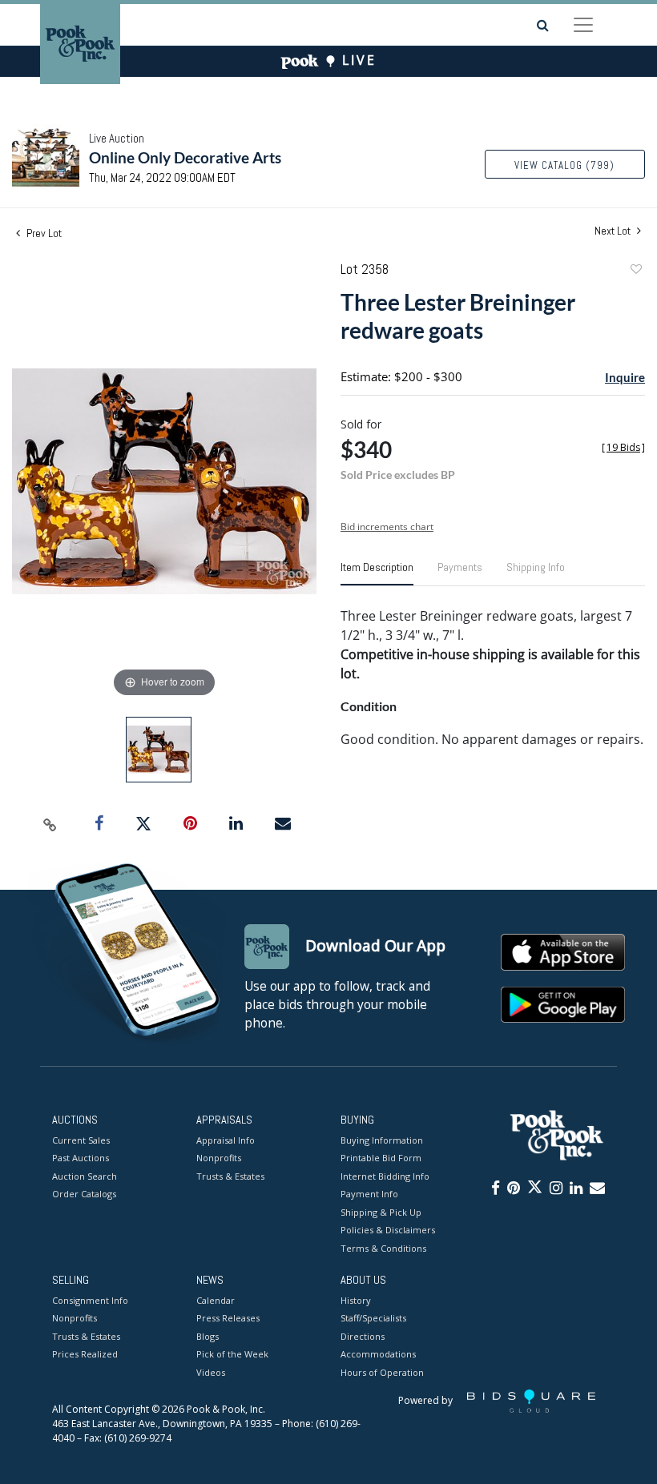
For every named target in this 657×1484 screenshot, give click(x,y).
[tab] (377, 573)
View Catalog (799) (564, 165)
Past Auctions (80, 1158)
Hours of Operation (382, 1372)
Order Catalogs (84, 1194)
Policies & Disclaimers (388, 1230)
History (356, 1300)
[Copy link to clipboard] (50, 824)
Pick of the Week (232, 1354)
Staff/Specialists (373, 1318)
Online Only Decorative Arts (185, 157)
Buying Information (382, 1140)
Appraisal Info (225, 1140)
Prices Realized (85, 1354)
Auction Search (84, 1176)
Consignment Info (90, 1300)
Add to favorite (635, 271)
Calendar (215, 1300)
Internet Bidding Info (385, 1176)
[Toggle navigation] (583, 25)
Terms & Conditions (383, 1248)
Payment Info (369, 1194)
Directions (363, 1336)
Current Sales (81, 1140)
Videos (210, 1372)
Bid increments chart (387, 526)
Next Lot (614, 231)
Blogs (207, 1336)
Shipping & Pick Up (381, 1212)
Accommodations (378, 1354)
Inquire (625, 377)
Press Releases (228, 1318)
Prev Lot (43, 233)
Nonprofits (218, 1158)
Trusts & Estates (230, 1176)
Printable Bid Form (381, 1158)
